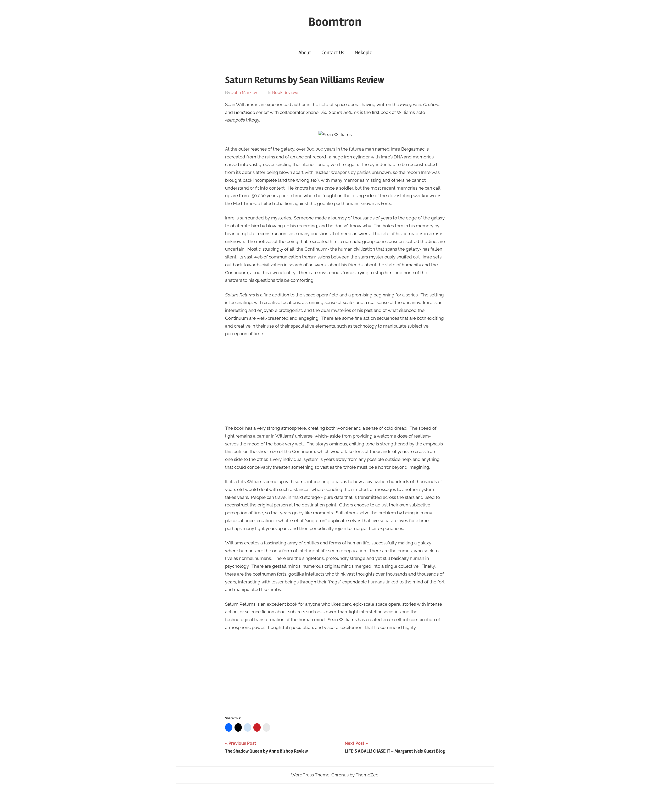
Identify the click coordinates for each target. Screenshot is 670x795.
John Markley (244, 92)
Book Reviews (285, 92)
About (304, 52)
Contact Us (332, 52)
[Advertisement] (335, 381)
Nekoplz (363, 52)
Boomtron (335, 22)
